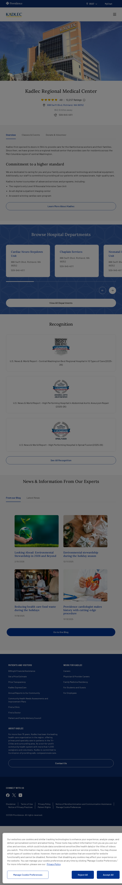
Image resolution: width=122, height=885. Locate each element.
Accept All (108, 874)
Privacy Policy (54, 864)
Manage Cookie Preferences (27, 874)
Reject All (83, 874)
